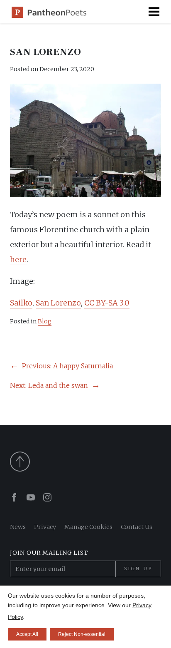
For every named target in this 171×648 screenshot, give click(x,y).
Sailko (21, 303)
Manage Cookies (88, 527)
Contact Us (136, 527)
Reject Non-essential (81, 634)
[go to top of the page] (85, 462)
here (18, 259)
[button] (154, 11)
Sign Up (138, 568)
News (18, 527)
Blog (44, 321)
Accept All (27, 634)
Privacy (45, 527)
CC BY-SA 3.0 (106, 303)
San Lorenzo (58, 303)
